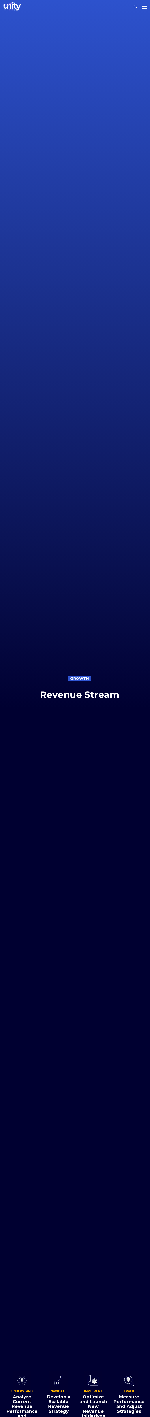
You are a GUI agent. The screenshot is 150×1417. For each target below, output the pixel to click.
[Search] (135, 6)
